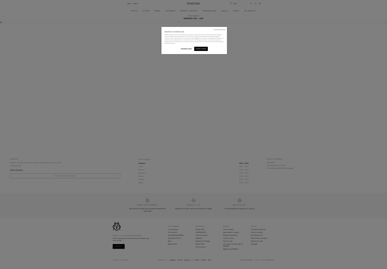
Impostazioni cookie (186, 48)
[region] (194, 40)
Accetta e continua (201, 49)
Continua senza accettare (219, 29)
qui (197, 38)
